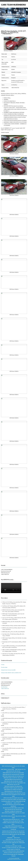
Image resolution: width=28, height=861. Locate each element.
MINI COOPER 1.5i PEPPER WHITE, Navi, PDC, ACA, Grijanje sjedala (13, 813)
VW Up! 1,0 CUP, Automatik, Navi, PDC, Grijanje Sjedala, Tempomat (13, 855)
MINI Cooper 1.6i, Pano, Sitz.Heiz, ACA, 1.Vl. (11, 819)
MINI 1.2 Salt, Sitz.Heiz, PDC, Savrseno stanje (13, 809)
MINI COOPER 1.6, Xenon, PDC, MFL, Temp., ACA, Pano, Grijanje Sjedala (13, 817)
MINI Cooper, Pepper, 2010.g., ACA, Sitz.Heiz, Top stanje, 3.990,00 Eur (14, 638)
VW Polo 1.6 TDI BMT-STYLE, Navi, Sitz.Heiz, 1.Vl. (13, 852)
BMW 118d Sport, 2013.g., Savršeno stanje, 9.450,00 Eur (14, 625)
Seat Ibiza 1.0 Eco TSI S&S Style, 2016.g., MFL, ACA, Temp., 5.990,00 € (13, 634)
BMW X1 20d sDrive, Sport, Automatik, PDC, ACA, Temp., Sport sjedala (13, 795)
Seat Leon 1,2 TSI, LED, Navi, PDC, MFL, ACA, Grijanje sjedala (13, 832)
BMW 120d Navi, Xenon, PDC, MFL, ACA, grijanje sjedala (13, 772)
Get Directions (4, 686)
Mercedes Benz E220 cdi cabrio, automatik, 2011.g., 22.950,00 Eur (13, 749)
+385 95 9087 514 (5, 688)
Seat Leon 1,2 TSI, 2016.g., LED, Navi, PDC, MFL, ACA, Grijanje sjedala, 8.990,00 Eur (13, 654)
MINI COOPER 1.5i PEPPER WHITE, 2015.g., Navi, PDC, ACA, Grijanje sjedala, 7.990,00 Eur (14, 650)
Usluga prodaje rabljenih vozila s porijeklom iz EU (11, 672)
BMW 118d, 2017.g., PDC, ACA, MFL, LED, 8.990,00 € (13, 631)
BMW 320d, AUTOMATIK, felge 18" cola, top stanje (13, 787)
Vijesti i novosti (17, 837)
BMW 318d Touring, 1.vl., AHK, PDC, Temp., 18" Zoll (13, 777)
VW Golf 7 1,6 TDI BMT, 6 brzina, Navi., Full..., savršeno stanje (13, 847)
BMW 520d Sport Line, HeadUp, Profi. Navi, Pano (13, 789)
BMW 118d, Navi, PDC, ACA (20, 769)
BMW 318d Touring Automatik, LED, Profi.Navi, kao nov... (13, 776)
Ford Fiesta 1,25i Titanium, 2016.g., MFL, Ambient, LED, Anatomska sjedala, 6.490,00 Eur (13, 606)
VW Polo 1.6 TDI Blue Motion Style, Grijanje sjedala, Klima (13, 850)
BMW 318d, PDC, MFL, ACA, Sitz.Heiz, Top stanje (13, 781)
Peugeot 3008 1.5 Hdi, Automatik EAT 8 (9, 827)
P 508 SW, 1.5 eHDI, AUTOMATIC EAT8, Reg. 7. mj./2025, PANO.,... (13, 823)
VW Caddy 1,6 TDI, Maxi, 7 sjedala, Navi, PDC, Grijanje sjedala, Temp (13, 843)
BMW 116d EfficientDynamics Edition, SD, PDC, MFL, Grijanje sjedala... (13, 767)
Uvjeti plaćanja (9, 837)
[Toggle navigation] (25, 5)
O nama (2, 664)
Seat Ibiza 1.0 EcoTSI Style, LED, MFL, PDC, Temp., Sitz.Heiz (13, 831)
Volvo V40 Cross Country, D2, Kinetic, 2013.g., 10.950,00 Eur (14, 713)
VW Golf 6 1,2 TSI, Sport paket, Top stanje (13, 845)
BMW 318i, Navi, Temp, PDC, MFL (13, 784)
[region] (14, 44)
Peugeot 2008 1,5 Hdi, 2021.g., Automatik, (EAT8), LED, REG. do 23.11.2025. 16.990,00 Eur (14, 646)
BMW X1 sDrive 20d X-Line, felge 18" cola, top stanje (13, 797)
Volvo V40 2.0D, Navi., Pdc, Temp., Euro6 (13, 839)
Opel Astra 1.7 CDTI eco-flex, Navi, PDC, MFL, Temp (13, 821)
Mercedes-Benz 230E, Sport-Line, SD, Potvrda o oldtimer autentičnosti (13, 805)
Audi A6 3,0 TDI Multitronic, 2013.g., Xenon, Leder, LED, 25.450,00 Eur (14, 723)
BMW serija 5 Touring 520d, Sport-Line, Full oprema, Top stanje (13, 792)
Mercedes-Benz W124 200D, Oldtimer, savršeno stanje (13, 807)
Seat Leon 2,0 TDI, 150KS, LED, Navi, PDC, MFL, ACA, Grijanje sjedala (13, 835)
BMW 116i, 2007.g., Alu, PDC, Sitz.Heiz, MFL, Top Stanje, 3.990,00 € (14, 622)
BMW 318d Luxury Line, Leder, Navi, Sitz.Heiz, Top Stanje (13, 774)
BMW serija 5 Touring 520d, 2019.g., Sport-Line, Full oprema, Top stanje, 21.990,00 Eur (13, 614)
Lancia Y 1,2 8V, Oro (17, 802)
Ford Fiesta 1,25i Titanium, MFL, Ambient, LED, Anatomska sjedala (13, 799)
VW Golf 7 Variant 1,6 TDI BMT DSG (13, 849)
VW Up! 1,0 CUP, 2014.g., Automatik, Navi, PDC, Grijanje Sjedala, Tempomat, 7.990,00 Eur (14, 602)
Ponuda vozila (13, 829)
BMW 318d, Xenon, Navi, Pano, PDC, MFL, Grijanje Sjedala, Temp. (13, 782)
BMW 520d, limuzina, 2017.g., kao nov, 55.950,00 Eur (13, 718)
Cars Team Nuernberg (7, 4)
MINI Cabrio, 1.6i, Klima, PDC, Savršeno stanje (13, 811)
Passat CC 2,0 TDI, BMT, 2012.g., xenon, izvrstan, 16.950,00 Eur (12, 743)
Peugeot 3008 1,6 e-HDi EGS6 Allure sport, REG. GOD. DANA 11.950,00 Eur (14, 754)
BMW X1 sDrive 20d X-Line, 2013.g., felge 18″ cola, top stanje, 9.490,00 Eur (13, 628)
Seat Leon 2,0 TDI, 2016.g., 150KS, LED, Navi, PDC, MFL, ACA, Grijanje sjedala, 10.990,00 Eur (14, 618)
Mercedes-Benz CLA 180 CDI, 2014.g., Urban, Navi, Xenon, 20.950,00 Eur (13, 728)
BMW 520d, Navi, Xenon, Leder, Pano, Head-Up (13, 791)
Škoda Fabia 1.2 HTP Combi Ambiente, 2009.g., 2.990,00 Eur (14, 642)
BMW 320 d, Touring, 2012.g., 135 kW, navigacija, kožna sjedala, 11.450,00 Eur (14, 738)
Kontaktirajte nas (9, 802)
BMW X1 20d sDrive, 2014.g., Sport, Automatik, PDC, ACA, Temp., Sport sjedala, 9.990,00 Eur (13, 610)
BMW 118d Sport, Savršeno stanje (7, 769)
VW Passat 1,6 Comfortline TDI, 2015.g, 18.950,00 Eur (13, 733)
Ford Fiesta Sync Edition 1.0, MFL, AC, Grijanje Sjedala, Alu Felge (13, 801)
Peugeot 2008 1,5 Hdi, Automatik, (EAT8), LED (13, 825)
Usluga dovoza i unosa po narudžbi (8, 670)
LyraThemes (18, 859)
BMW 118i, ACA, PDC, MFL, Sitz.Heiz (13, 771)
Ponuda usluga (4, 667)
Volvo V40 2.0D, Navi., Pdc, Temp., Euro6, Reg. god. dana (13, 841)
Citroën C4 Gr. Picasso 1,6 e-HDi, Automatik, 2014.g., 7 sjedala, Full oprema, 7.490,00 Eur (13, 708)
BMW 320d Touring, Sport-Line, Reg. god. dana (13, 786)
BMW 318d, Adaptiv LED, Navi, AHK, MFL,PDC (13, 779)
